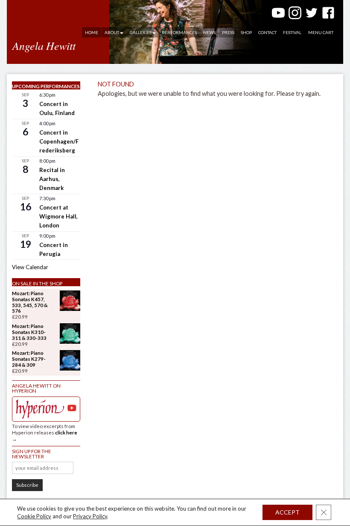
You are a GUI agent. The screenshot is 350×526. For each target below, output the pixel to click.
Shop (246, 32)
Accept (287, 512)
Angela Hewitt (44, 45)
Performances (179, 32)
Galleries (141, 32)
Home (91, 32)
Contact (267, 32)
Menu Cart (320, 32)
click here (66, 432)
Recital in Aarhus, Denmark (52, 179)
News (209, 32)
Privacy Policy (90, 516)
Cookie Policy (34, 516)
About (112, 32)
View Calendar (30, 267)
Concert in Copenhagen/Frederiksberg (59, 141)
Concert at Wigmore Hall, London (58, 216)
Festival (292, 32)
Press (228, 32)
